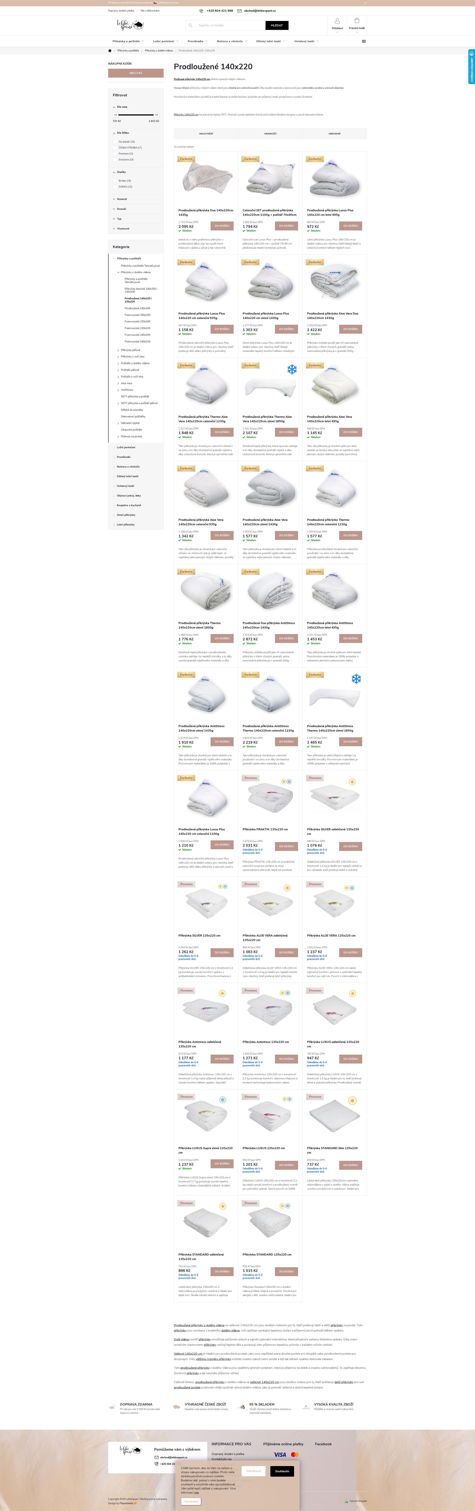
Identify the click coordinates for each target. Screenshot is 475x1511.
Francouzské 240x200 (137, 335)
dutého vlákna (230, 1330)
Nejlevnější (206, 133)
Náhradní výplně (130, 423)
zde (196, 1493)
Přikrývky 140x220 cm (186, 114)
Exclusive (126, 159)
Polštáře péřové (130, 370)
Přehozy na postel (131, 436)
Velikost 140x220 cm (188, 1354)
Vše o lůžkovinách (149, 10)
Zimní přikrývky (126, 515)
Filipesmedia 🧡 (128, 1503)
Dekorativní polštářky (133, 416)
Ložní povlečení (126, 447)
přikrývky (337, 1325)
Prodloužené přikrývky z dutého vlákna (199, 1325)
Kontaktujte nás (222, 1459)
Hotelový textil (125, 486)
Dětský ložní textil (127, 476)
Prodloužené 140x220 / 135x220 (138, 300)
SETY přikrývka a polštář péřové (139, 403)
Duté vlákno (181, 1339)
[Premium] (270, 797)
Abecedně (334, 133)
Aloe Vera (126, 383)
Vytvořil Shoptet (358, 1501)
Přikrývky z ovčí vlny (132, 356)
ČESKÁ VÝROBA (130, 147)
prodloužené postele (187, 1387)
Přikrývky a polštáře (129, 258)
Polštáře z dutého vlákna (135, 363)
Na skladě (126, 142)
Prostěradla (124, 457)
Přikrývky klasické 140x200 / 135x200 (141, 290)
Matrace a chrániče (128, 466)
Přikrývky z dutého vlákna (135, 272)
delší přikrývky (343, 1382)
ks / (136, 73)
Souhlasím (282, 1471)
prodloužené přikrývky (194, 1368)
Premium (125, 153)
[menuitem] (128, 41)
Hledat (277, 25)
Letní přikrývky (126, 524)
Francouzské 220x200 (137, 321)
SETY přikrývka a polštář (135, 396)
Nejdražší (270, 133)
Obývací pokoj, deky (129, 495)
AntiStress (127, 390)
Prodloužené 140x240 (137, 308)
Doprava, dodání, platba (121, 10)
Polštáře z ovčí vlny (132, 376)
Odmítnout (253, 1471)
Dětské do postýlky (132, 410)
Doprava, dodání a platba (228, 1454)
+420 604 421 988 (171, 1464)
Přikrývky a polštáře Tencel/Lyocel (140, 266)
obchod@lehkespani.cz (173, 1457)
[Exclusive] (206, 178)
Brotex (124, 181)
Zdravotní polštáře (131, 430)
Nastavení (191, 1501)
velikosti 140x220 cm (264, 1382)
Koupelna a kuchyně (129, 505)
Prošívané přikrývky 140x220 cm (192, 79)
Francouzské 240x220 (137, 341)
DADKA (125, 186)
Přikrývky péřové (130, 350)
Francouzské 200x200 (137, 315)
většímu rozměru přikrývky (213, 1359)
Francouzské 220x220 (137, 328)
